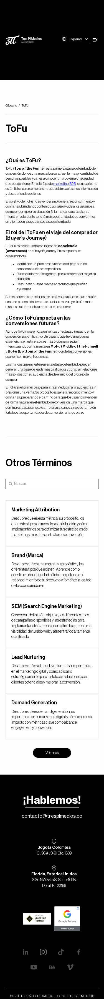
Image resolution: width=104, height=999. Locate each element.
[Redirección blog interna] (52, 524)
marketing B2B (64, 183)
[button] (75, 40)
